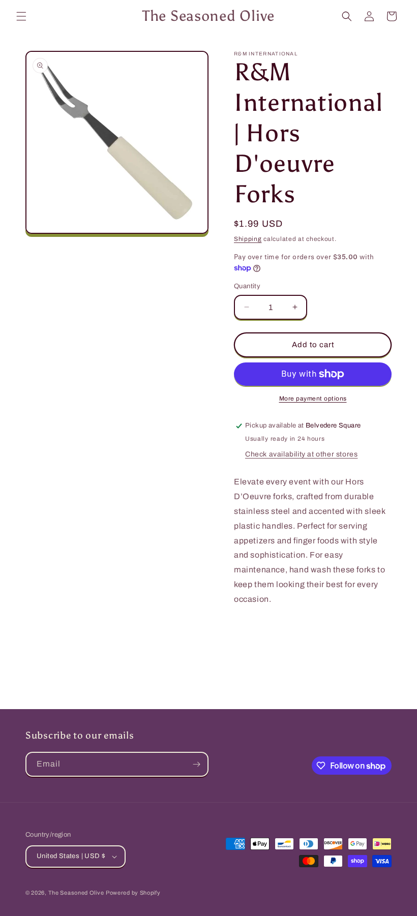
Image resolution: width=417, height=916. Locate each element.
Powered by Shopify (133, 893)
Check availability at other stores (301, 454)
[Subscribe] (196, 764)
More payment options (313, 398)
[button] (21, 16)
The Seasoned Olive (76, 893)
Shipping (248, 238)
